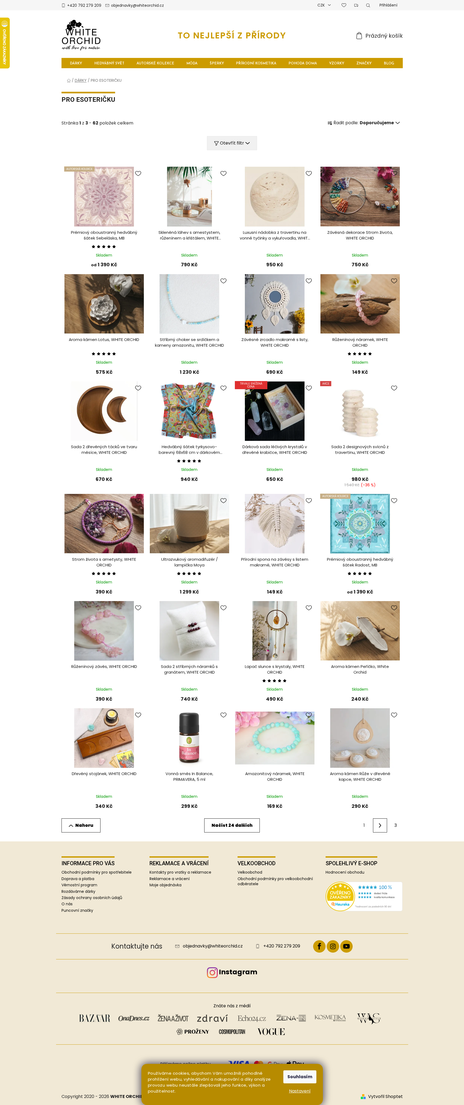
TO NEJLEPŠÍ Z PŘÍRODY (232, 35)
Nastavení (300, 1091)
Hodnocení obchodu (345, 872)
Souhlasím (299, 1077)
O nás (67, 904)
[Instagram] (333, 946)
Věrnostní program (79, 885)
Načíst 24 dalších (232, 825)
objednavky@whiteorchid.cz (137, 5)
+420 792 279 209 (84, 5)
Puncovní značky (77, 910)
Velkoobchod (250, 872)
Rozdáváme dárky (78, 891)
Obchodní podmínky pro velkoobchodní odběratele (275, 881)
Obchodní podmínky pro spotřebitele (96, 872)
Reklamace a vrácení (170, 878)
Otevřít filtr (232, 143)
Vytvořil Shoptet (385, 1097)
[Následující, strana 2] (380, 825)
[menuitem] (76, 63)
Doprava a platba (77, 878)
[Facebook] (319, 946)
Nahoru (84, 825)
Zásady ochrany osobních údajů (91, 897)
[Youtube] (346, 946)
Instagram (238, 972)
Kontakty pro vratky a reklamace (180, 872)
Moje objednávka (165, 885)
